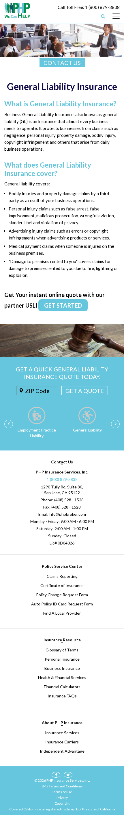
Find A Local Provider (62, 613)
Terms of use (62, 792)
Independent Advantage (62, 751)
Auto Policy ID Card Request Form (62, 603)
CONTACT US (62, 62)
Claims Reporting (62, 576)
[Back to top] (109, 780)
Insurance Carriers (62, 741)
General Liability (87, 429)
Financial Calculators (62, 686)
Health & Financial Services (62, 677)
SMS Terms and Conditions (62, 786)
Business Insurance (62, 668)
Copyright (62, 803)
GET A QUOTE (84, 390)
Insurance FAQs (62, 695)
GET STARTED (63, 305)
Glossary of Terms (62, 649)
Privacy (62, 797)
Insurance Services (62, 732)
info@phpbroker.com (67, 514)
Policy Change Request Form (62, 594)
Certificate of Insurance (62, 585)
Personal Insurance (62, 659)
